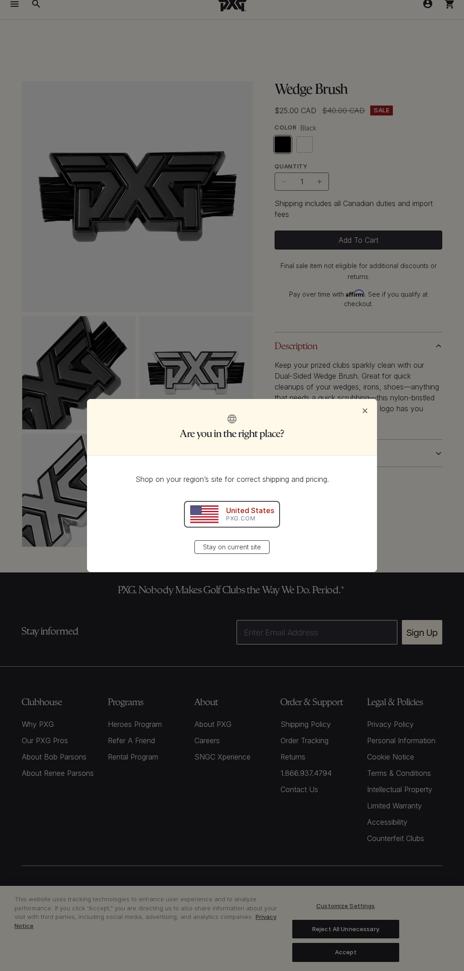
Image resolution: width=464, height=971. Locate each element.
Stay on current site (232, 547)
